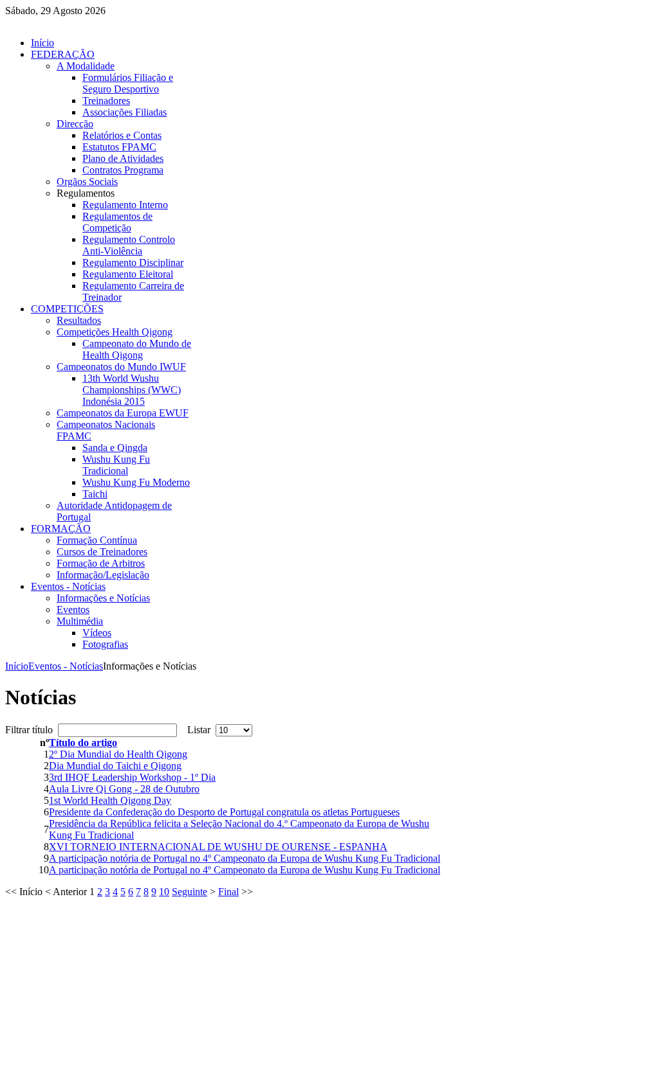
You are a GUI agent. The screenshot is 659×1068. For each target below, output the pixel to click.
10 (164, 891)
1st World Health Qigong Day (110, 800)
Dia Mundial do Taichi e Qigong (115, 765)
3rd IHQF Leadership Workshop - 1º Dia (132, 777)
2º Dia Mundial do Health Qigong (118, 754)
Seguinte (189, 891)
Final (228, 891)
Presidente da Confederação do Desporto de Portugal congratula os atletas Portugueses (224, 811)
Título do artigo (83, 742)
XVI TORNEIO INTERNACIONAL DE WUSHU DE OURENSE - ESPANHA (218, 846)
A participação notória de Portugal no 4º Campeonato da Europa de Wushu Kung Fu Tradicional (244, 858)
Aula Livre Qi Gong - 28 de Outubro (124, 788)
